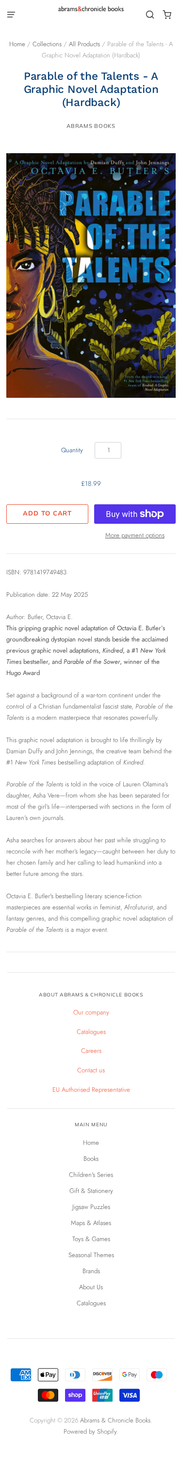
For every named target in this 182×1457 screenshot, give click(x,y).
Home (17, 44)
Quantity (72, 450)
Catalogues (91, 1031)
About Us (91, 1287)
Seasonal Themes (91, 1255)
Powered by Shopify (90, 1431)
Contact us (91, 1070)
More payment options (135, 535)
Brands (91, 1271)
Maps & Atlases (91, 1222)
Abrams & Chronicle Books (115, 1420)
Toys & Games (91, 1239)
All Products (84, 44)
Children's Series (91, 1174)
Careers (91, 1050)
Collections (47, 44)
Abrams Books (90, 126)
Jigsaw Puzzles (91, 1206)
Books (91, 1158)
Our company (91, 1012)
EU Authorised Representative (91, 1089)
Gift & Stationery (91, 1190)
